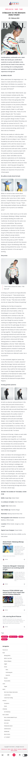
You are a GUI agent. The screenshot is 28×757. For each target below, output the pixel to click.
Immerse (4, 700)
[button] (24, 755)
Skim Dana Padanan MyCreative (11, 692)
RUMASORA (6, 731)
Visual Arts (8, 675)
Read (4, 652)
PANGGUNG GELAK (8, 725)
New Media (4, 639)
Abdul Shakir (4, 636)
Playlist (5, 686)
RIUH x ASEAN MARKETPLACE (10, 717)
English (16, 9)
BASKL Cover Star (9, 9)
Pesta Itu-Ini (5, 649)
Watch (4, 689)
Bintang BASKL (7, 655)
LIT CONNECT (7, 737)
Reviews (6, 678)
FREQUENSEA (7, 720)
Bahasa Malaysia (7, 661)
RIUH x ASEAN (6, 714)
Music (7, 669)
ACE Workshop (7, 711)
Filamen (20, 636)
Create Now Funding (8, 697)
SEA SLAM (6, 723)
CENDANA (5, 709)
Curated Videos (7, 695)
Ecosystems (6, 703)
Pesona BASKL (7, 680)
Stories (5, 666)
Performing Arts (9, 672)
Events (5, 706)
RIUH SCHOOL (7, 734)
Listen (4, 683)
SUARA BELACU (7, 728)
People (21, 9)
